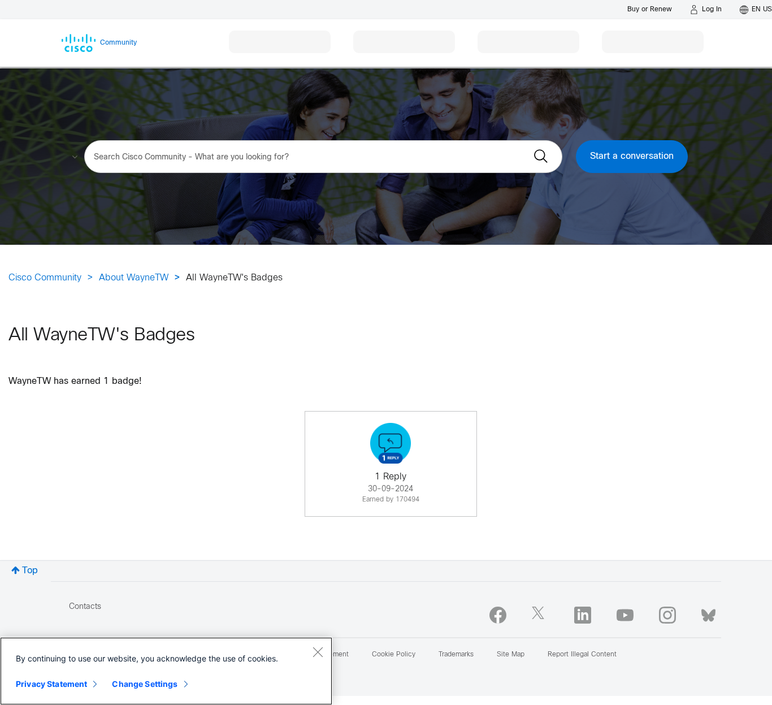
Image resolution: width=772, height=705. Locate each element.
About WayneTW (133, 278)
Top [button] (30, 570)
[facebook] (497, 615)
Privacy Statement (51, 684)
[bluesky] (708, 613)
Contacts (85, 607)
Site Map (510, 654)
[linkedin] (582, 615)
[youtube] (625, 615)
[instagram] (667, 615)
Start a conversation (632, 156)
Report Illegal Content (582, 654)
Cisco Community (44, 278)
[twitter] (540, 615)
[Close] (317, 652)
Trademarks (456, 654)
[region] (166, 671)
